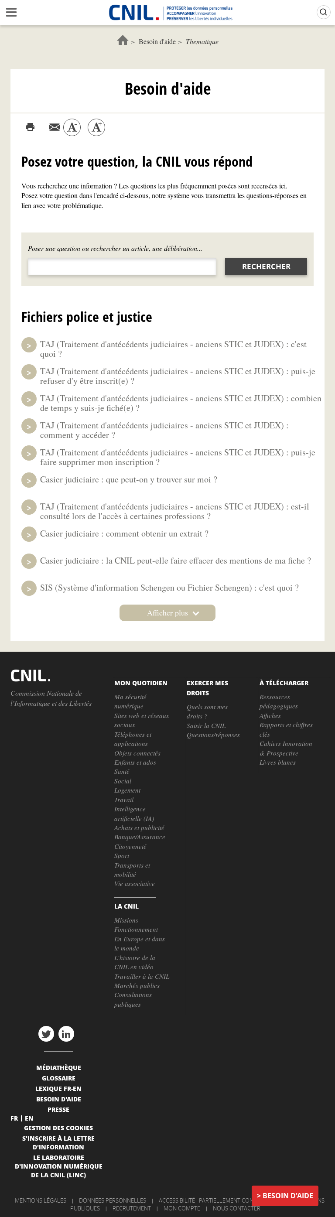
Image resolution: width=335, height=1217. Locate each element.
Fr (14, 1118)
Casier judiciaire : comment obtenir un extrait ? (124, 533)
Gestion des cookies (58, 1127)
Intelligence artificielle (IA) (134, 813)
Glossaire (58, 1077)
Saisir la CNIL (206, 725)
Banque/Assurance (139, 836)
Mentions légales (40, 1200)
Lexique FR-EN (58, 1088)
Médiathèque (58, 1067)
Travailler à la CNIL (141, 976)
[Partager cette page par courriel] (54, 127)
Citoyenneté (130, 846)
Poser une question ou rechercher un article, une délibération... (115, 248)
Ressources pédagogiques (279, 701)
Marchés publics (137, 985)
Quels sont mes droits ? (207, 711)
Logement (127, 790)
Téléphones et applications (132, 739)
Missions (126, 920)
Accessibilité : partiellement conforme (215, 1200)
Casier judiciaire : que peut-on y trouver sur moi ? (128, 479)
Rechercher (266, 266)
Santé (122, 771)
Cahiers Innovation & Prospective (286, 748)
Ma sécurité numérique (130, 701)
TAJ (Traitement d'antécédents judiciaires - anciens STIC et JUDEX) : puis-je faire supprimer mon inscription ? (177, 457)
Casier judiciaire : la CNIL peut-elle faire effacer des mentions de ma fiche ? (175, 560)
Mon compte (182, 1208)
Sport (121, 855)
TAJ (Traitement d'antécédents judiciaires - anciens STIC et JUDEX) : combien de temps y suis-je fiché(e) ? (180, 403)
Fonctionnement (136, 929)
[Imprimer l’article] (30, 127)
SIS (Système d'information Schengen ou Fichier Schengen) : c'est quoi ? (169, 587)
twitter (46, 1034)
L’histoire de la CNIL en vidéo (134, 962)
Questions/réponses (213, 734)
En (29, 1118)
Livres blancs (278, 762)
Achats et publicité (139, 827)
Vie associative (134, 883)
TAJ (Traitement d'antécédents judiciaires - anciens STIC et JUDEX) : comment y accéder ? (164, 430)
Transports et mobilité (132, 870)
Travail (123, 799)
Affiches (270, 715)
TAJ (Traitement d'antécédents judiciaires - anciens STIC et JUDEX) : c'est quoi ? (173, 348)
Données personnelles (112, 1200)
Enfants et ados (135, 762)
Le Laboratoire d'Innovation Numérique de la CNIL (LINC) (59, 1166)
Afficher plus (167, 612)
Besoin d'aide (157, 41)
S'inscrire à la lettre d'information (58, 1142)
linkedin (66, 1034)
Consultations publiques (133, 999)
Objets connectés (137, 753)
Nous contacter (236, 1208)
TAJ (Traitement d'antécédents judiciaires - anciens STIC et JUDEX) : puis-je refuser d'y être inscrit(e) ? (177, 375)
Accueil (123, 40)
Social (122, 780)
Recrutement (132, 1208)
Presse (58, 1109)
